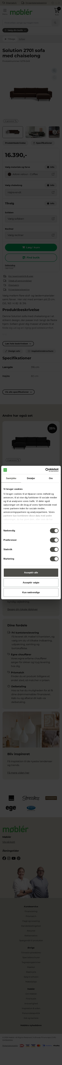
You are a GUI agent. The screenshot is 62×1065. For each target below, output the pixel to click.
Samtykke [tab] (11, 478)
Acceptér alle (31, 572)
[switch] (54, 540)
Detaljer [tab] (31, 478)
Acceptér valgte (31, 582)
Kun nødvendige (31, 592)
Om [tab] (51, 478)
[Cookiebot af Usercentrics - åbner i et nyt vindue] (45, 470)
